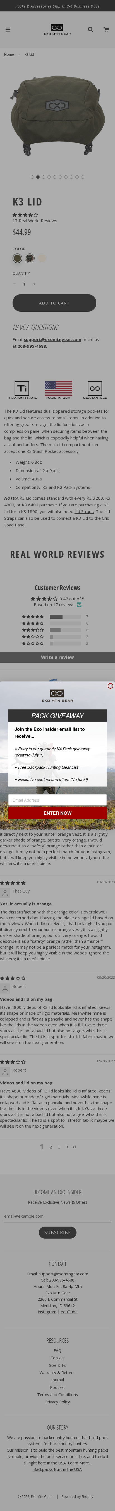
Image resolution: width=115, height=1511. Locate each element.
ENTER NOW (58, 813)
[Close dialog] (110, 685)
